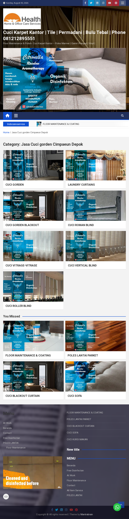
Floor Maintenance (15, 447)
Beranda (7, 428)
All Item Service (75, 490)
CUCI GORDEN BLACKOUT (22, 225)
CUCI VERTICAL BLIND (82, 265)
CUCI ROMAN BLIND (81, 225)
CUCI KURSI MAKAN (77, 439)
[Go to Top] (121, 505)
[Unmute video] (32, 472)
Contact (7, 433)
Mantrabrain (87, 514)
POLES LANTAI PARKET (83, 355)
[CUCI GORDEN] (33, 165)
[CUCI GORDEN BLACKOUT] (33, 206)
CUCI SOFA (75, 395)
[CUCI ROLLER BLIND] (33, 286)
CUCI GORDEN (15, 184)
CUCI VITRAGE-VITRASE (21, 265)
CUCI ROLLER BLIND (18, 305)
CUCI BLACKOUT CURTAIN (23, 395)
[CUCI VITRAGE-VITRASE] (33, 246)
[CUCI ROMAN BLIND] (96, 206)
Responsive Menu (122, 3)
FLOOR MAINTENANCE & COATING (28, 355)
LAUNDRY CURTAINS (81, 184)
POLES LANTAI (11, 442)
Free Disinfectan (11, 438)
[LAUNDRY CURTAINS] (96, 165)
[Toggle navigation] (16, 115)
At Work (7, 423)
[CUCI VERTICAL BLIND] (96, 246)
